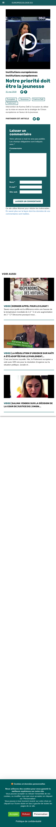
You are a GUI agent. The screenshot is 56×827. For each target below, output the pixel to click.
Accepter (14, 814)
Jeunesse (24, 99)
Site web (13, 192)
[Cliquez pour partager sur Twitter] (21, 91)
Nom (12, 182)
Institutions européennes (22, 72)
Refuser (26, 814)
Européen (11, 99)
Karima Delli (38, 99)
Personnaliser (41, 814)
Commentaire (14, 149)
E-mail (13, 187)
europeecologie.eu (22, 3)
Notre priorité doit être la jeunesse (28, 83)
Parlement (11, 103)
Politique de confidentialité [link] (28, 821)
